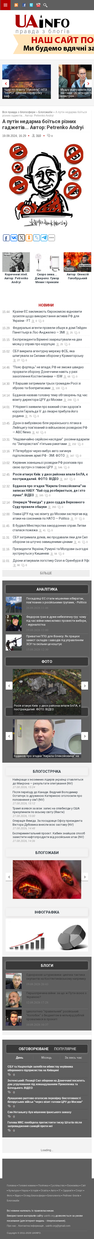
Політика (43, 1185)
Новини (46, 305)
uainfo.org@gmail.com (58, 1225)
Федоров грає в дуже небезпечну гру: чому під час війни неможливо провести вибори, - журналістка (56, 620)
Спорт (79, 1190)
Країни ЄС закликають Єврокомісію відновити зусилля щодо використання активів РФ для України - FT (47, 316)
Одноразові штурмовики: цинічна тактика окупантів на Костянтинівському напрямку (56, 976)
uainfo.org (49, 1215)
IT (59, 1190)
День (19, 1057)
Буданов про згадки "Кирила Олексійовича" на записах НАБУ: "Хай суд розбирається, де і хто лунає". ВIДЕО (49, 490)
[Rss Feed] (15, 5)
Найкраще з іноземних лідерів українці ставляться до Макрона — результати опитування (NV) (48, 781)
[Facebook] (23, 5)
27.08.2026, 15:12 (24, 803)
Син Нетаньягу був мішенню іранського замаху (39, 1112)
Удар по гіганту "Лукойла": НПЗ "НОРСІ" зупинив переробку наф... (25, 93)
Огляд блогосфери (34, 1195)
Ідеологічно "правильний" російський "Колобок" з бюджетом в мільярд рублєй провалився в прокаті (55, 1015)
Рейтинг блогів (71, 1195)
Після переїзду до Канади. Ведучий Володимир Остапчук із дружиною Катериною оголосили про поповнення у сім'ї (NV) (47, 795)
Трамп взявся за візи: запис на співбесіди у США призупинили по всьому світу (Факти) (46, 810)
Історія (34, 1190)
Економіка (73, 1185)
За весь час (73, 1057)
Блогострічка (47, 771)
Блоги (47, 965)
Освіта (44, 1190)
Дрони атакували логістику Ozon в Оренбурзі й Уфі (51, 560)
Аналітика (47, 589)
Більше (46, 573)
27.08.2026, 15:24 (24, 787)
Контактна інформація (31, 1225)
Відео (18, 1195)
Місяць (46, 1057)
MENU (5, 5)
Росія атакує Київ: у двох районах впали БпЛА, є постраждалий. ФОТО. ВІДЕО (47, 707)
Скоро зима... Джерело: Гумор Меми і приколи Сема (47, 280)
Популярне (65, 1049)
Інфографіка (47, 912)
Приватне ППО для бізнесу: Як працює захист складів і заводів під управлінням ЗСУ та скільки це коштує (55, 640)
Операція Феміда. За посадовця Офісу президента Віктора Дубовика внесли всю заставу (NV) (47, 822)
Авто (53, 1190)
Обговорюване (34, 1049)
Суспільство (57, 1185)
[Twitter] (30, 5)
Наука (24, 1190)
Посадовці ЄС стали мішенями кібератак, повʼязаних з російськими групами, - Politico (56, 600)
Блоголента (53, 1195)
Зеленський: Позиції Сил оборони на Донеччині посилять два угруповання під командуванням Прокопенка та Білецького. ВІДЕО (46, 1084)
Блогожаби (45, 112)
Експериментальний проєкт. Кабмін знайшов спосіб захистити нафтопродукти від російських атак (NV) (49, 835)
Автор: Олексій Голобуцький (78, 276)
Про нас (11, 1225)
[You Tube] (37, 5)
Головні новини (27, 1185)
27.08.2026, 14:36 (24, 841)
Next (89, 83)
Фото (47, 661)
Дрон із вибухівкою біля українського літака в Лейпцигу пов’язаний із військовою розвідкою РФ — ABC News (50, 427)
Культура (13, 1190)
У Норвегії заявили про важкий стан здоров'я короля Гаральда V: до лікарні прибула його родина (47, 411)
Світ (83, 1185)
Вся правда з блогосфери (18, 112)
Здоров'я (68, 1190)
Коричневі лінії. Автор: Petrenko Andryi (16, 278)
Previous (4, 83)
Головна (11, 1185)
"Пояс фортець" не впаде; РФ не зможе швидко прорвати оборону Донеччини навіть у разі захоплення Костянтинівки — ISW (48, 371)
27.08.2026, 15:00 (24, 816)
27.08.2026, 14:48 (24, 828)
